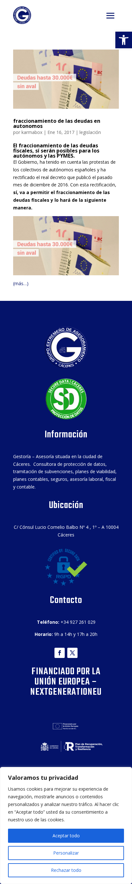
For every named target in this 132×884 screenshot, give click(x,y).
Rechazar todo (66, 870)
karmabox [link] (31, 132)
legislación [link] (90, 132)
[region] (66, 825)
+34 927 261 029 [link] (78, 622)
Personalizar (66, 853)
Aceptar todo (66, 836)
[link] (123, 40)
